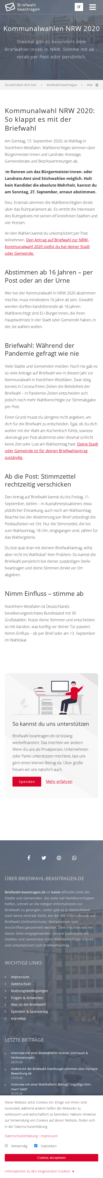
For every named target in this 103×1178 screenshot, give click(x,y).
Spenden (27, 781)
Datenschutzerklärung (21, 1136)
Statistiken (49, 1145)
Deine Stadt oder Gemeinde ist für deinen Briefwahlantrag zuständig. (51, 450)
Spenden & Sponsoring (29, 1011)
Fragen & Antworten (27, 997)
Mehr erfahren (59, 781)
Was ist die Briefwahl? (28, 1004)
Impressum (20, 977)
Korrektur (18, 1018)
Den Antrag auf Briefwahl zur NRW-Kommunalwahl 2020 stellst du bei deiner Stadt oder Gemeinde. (47, 246)
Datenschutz (21, 984)
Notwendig (19, 1145)
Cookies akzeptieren (51, 1158)
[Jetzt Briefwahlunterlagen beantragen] (79, 7)
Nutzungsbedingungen (29, 991)
